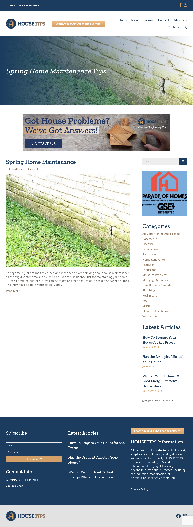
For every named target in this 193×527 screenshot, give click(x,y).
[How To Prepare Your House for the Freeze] (164, 340)
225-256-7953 (14, 485)
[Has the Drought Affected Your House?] (164, 359)
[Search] (183, 161)
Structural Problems (155, 311)
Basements (149, 239)
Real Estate (149, 295)
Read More (13, 291)
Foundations (150, 254)
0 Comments (32, 169)
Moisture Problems (155, 275)
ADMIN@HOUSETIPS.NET (22, 480)
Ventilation (149, 316)
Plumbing (148, 290)
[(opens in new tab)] (164, 193)
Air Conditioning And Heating (161, 233)
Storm (146, 306)
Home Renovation (154, 259)
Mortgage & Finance (155, 280)
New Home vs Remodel (157, 285)
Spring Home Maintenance (41, 161)
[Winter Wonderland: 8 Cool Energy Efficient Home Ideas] (164, 382)
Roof (145, 300)
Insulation (148, 264)
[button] (183, 27)
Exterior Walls (151, 249)
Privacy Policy (139, 489)
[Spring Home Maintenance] (68, 220)
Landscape (149, 270)
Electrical (148, 244)
